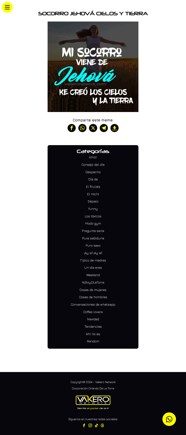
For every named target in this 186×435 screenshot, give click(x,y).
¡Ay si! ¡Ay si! (93, 253)
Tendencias (93, 326)
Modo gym (93, 223)
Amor (93, 157)
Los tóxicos (93, 216)
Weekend (93, 275)
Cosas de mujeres (93, 290)
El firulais (93, 187)
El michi (93, 194)
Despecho (93, 172)
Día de (93, 179)
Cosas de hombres (93, 297)
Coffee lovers (93, 312)
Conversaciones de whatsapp (93, 304)
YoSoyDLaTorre (93, 282)
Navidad (93, 319)
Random (93, 341)
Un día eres (93, 267)
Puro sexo (93, 245)
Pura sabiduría (93, 238)
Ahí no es (93, 334)
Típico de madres (93, 260)
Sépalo (93, 201)
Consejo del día (93, 164)
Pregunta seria (93, 231)
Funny (93, 209)
